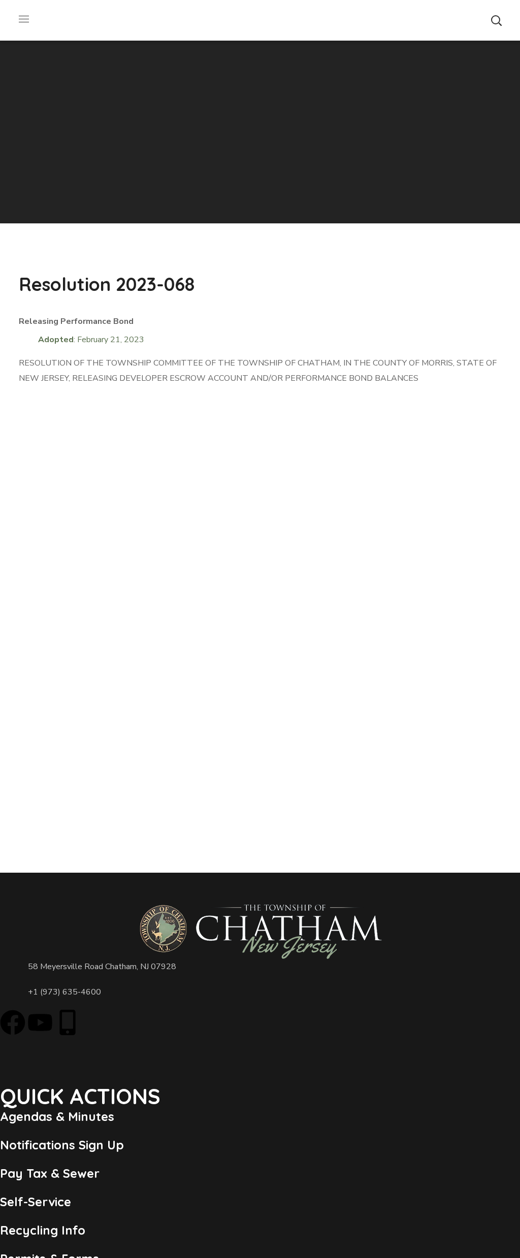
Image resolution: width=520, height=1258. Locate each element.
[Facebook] (12, 1022)
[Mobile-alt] (67, 1022)
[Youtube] (40, 1022)
